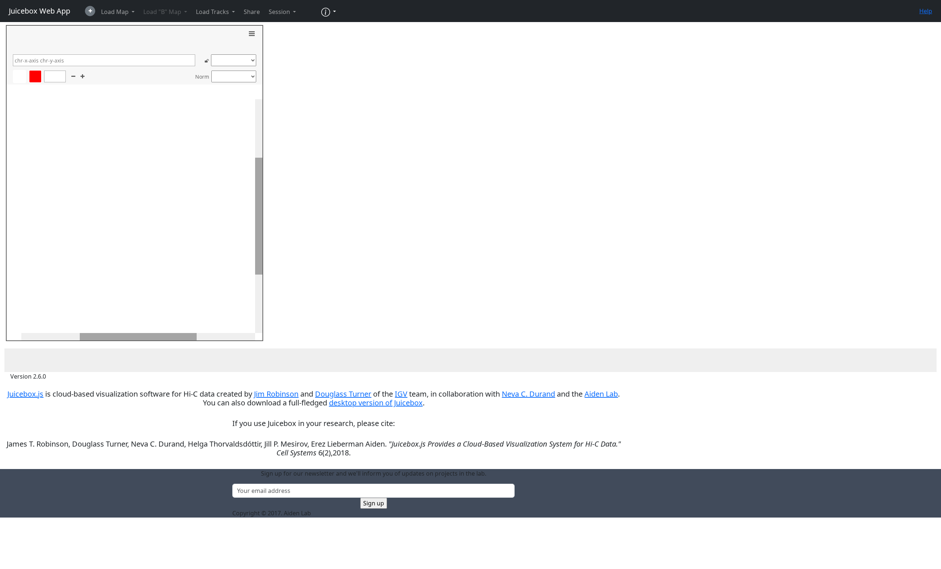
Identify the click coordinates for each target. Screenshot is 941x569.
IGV (401, 394)
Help (925, 11)
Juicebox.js (25, 394)
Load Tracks (213, 12)
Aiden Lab (601, 394)
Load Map (115, 12)
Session (280, 12)
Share (252, 12)
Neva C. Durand (528, 394)
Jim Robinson (276, 394)
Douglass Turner (343, 394)
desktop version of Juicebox (376, 403)
